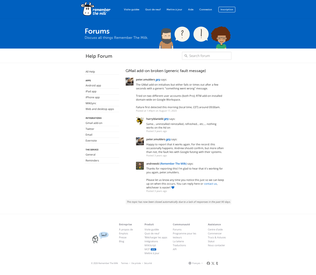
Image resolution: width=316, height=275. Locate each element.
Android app (93, 85)
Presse (122, 237)
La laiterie (178, 241)
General (90, 154)
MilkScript (150, 245)
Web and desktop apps (100, 109)
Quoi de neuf (153, 9)
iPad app (91, 91)
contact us (210, 183)
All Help (90, 71)
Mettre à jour (174, 9)
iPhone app (93, 97)
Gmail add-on (94, 123)
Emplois (123, 233)
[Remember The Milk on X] (213, 263)
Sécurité (148, 263)
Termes (124, 263)
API (175, 249)
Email (89, 134)
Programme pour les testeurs (184, 235)
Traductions (179, 245)
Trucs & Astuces (217, 237)
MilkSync (91, 103)
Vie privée (136, 263)
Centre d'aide (215, 229)
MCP (150, 249)
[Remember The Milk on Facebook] (208, 263)
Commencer (215, 233)
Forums (177, 229)
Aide (190, 9)
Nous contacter (216, 245)
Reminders (92, 160)
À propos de (126, 229)
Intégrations (151, 241)
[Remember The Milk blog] (217, 263)
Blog (121, 241)
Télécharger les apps (156, 237)
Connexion (205, 9)
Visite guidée (131, 9)
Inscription (227, 9)
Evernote (91, 140)
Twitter (90, 129)
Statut (211, 241)
